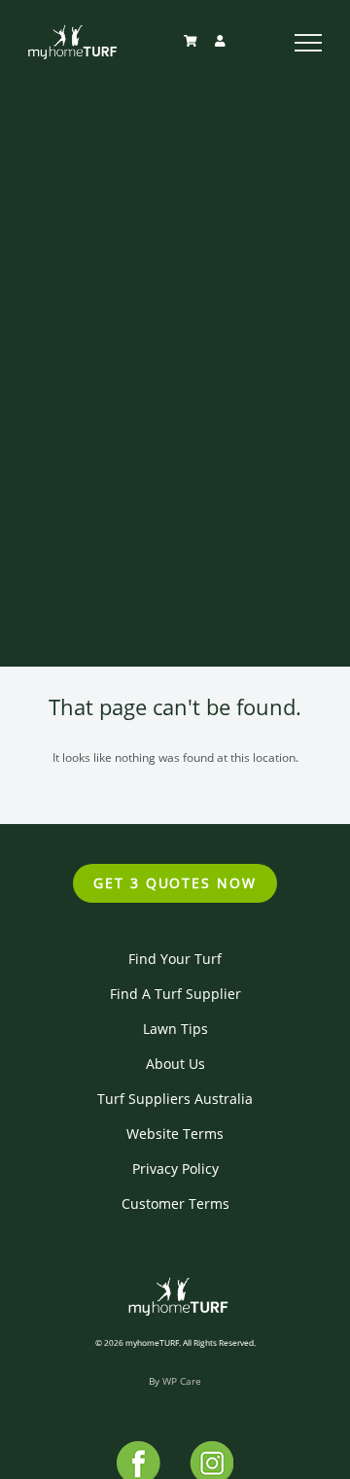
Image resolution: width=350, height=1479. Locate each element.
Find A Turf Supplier (175, 993)
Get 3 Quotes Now (175, 883)
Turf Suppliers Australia (175, 1098)
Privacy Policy (175, 1168)
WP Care (181, 1381)
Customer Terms (175, 1203)
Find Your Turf (175, 958)
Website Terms (175, 1133)
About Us (175, 1063)
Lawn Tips (175, 1028)
